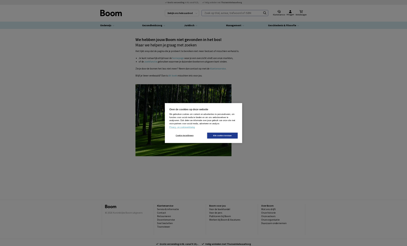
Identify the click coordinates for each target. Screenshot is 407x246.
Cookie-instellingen (185, 135)
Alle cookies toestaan (222, 135)
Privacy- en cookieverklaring (182, 127)
